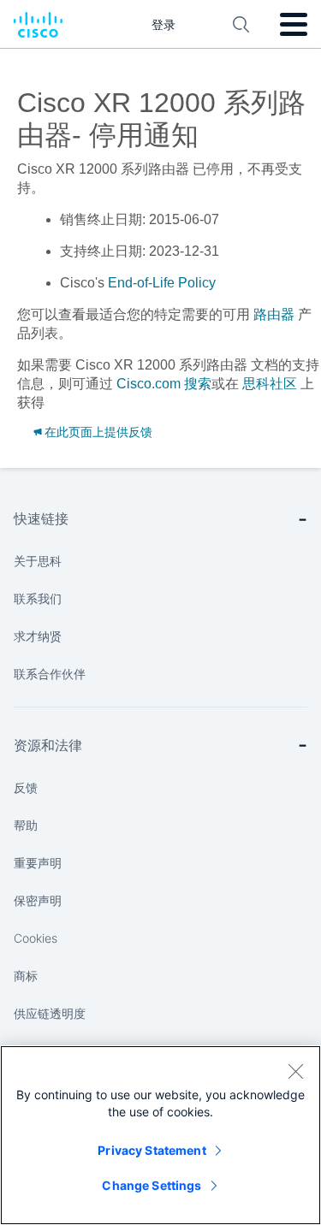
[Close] (295, 1071)
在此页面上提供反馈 (98, 432)
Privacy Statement (151, 1150)
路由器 (273, 314)
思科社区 (269, 383)
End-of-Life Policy (162, 282)
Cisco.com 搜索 (163, 383)
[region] (160, 1135)
